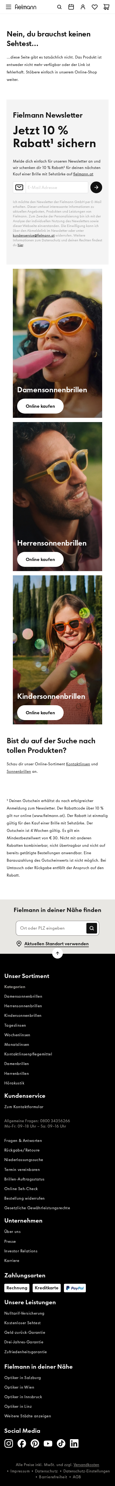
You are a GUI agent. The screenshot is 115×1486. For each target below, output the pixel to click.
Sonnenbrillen (19, 771)
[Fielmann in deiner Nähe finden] (71, 7)
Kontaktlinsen (78, 764)
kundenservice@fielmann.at (34, 235)
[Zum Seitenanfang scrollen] (57, 953)
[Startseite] (25, 6)
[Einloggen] (83, 7)
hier (20, 245)
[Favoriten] (94, 7)
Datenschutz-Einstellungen (86, 1471)
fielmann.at (83, 174)
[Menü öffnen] (8, 7)
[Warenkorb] (106, 7)
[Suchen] (59, 7)
